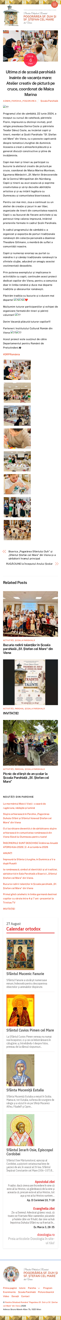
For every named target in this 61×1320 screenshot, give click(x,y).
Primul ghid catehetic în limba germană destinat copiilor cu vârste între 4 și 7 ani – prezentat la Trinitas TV (30, 898)
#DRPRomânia (11, 354)
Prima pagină (10, 1288)
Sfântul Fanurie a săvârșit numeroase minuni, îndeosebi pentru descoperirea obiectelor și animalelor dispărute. (26, 983)
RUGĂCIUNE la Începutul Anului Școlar (29, 563)
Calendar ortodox (23, 929)
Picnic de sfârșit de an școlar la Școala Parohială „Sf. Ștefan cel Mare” (26, 777)
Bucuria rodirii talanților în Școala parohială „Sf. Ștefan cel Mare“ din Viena (28, 649)
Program (47, 1288)
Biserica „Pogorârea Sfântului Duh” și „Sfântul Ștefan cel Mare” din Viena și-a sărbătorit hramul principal (32, 555)
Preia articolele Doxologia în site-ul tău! (31, 1241)
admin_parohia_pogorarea (19, 101)
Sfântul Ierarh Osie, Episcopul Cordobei (29, 1152)
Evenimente (9, 1292)
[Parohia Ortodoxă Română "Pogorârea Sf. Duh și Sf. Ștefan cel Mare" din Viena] (29, 24)
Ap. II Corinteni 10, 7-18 (41, 1200)
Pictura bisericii (46, 1292)
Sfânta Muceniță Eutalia (25, 1090)
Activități (8, 640)
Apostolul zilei (45, 1182)
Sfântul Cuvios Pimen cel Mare (30, 1030)
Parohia (19, 708)
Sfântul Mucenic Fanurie (25, 974)
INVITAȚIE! (10, 713)
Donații (15, 1296)
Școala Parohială (49, 100)
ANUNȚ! (7, 853)
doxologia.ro (46, 1235)
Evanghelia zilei (44, 1209)
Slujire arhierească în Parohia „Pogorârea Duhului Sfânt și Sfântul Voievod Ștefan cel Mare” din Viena (27, 818)
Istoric (22, 1288)
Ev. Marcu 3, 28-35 (44, 1227)
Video (6, 1296)
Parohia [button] (32, 1288)
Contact (25, 1296)
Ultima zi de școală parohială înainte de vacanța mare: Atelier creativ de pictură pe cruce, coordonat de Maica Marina (30, 83)
